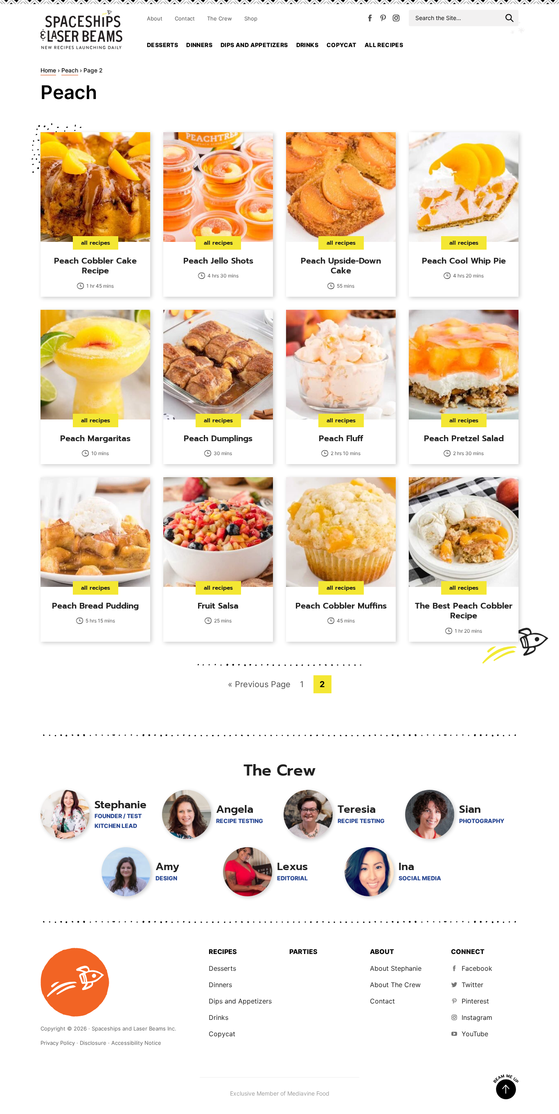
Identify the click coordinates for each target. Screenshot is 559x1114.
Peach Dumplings (218, 438)
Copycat (341, 44)
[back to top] (505, 1087)
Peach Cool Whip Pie (464, 261)
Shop (250, 18)
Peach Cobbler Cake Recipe (95, 266)
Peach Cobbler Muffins (341, 606)
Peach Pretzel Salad (464, 438)
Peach (69, 70)
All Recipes (384, 44)
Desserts (162, 44)
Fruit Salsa (218, 606)
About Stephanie (396, 968)
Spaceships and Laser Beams (81, 29)
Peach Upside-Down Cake (341, 266)
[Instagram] (396, 19)
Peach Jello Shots (218, 261)
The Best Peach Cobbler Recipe (463, 611)
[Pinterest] (383, 19)
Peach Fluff (341, 438)
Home (48, 70)
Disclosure (93, 1043)
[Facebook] (369, 19)
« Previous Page (259, 686)
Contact (185, 18)
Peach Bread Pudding (95, 606)
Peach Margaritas (95, 438)
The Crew (219, 18)
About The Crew (395, 985)
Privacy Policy (58, 1043)
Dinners (199, 44)
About (154, 18)
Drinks (307, 44)
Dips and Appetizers (254, 44)
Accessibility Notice (136, 1043)
